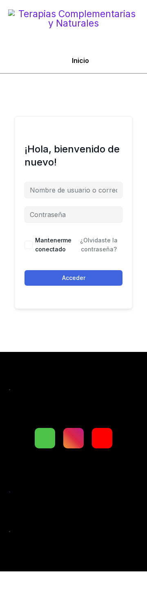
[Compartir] (86, 582)
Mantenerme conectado (53, 245)
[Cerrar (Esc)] (121, 582)
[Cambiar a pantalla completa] (51, 582)
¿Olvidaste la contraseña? (99, 245)
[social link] (45, 438)
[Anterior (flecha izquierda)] (16, 596)
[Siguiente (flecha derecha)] (51, 596)
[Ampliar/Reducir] (16, 582)
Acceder (73, 277)
